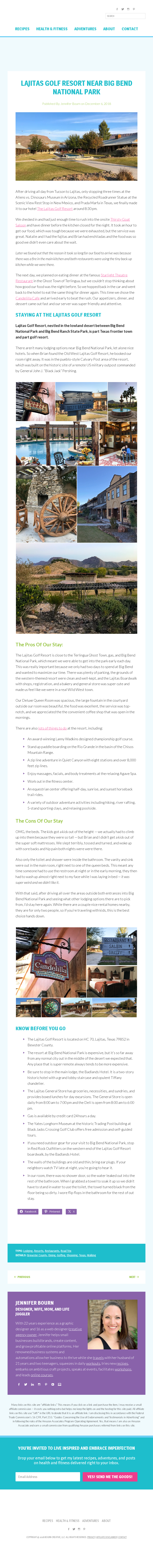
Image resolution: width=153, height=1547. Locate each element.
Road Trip (66, 1250)
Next (132, 1277)
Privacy (91, 1537)
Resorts (38, 1250)
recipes (122, 1363)
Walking (91, 1255)
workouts (93, 1363)
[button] (35, 401)
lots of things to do (52, 728)
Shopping (72, 1255)
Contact (122, 1537)
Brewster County (37, 1255)
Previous (24, 1277)
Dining (52, 1255)
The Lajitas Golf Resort (55, 208)
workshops (123, 1369)
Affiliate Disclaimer (106, 1537)
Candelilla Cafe (28, 298)
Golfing (61, 1255)
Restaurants (52, 1250)
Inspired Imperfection (39, 14)
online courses (42, 1375)
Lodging (28, 1250)
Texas (82, 1255)
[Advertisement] (76, 54)
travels (98, 1357)
